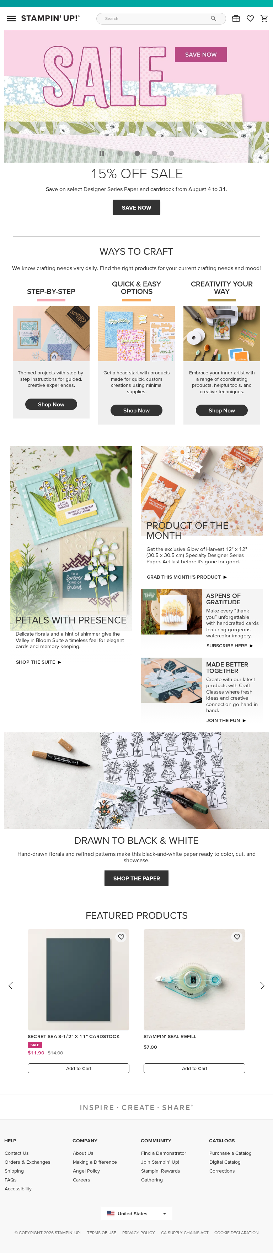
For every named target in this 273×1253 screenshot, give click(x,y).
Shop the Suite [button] (35, 662)
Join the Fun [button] (223, 720)
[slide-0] (120, 153)
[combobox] (161, 19)
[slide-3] (171, 153)
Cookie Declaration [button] (236, 1232)
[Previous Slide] (11, 992)
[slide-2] (154, 153)
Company (85, 1140)
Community (156, 1140)
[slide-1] (137, 153)
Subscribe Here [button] (227, 645)
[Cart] (264, 18)
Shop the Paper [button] (136, 878)
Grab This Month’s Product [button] (184, 577)
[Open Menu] (11, 18)
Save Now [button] (136, 207)
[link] (250, 18)
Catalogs (222, 1140)
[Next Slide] (261, 992)
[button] (236, 18)
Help (10, 1140)
